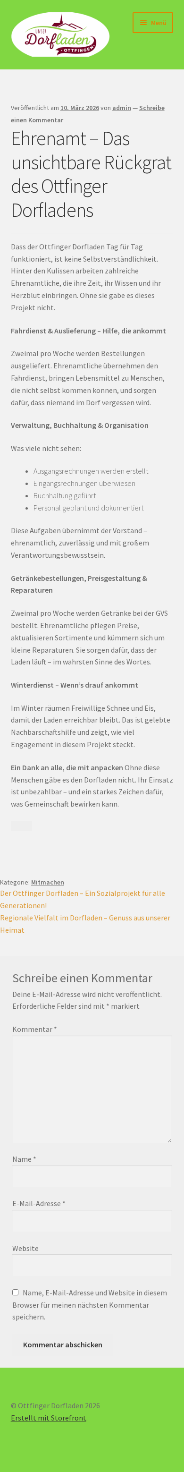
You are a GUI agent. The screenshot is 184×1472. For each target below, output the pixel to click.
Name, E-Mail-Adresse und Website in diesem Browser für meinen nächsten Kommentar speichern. (89, 1305)
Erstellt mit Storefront (48, 1417)
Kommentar (34, 1029)
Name (24, 1159)
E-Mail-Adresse (39, 1203)
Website (25, 1248)
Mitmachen (47, 882)
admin (121, 107)
